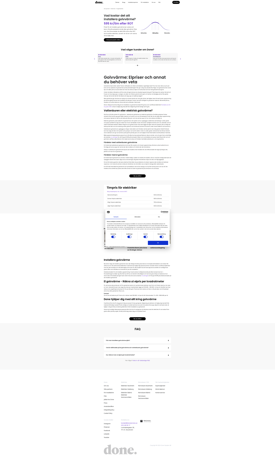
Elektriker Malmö (126, 393)
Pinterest (106, 427)
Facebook (107, 430)
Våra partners (108, 389)
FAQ (159, 2)
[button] (117, 2)
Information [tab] (137, 216)
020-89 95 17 (125, 425)
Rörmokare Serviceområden (143, 397)
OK (158, 242)
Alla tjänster (107, 8)
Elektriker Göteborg (127, 389)
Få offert (176, 2)
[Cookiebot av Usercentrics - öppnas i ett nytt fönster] (162, 212)
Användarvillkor (109, 406)
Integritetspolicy (109, 410)
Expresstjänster (160, 386)
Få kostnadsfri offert (113, 40)
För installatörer (145, 2)
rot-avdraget (114, 137)
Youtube (106, 437)
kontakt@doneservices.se (129, 423)
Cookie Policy (108, 413)
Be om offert (137, 176)
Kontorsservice (160, 393)
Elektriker (113, 8)
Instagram (107, 424)
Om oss (153, 2)
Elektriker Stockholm (127, 386)
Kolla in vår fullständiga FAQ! (141, 360)
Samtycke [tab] (116, 216)
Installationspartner (133, 2)
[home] (99, 2)
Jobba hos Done (109, 399)
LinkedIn (106, 434)
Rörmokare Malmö (144, 393)
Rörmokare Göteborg (145, 389)
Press (105, 403)
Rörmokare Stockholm (145, 386)
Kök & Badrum (160, 389)
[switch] (129, 237)
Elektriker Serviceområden (126, 396)
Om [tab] (159, 216)
